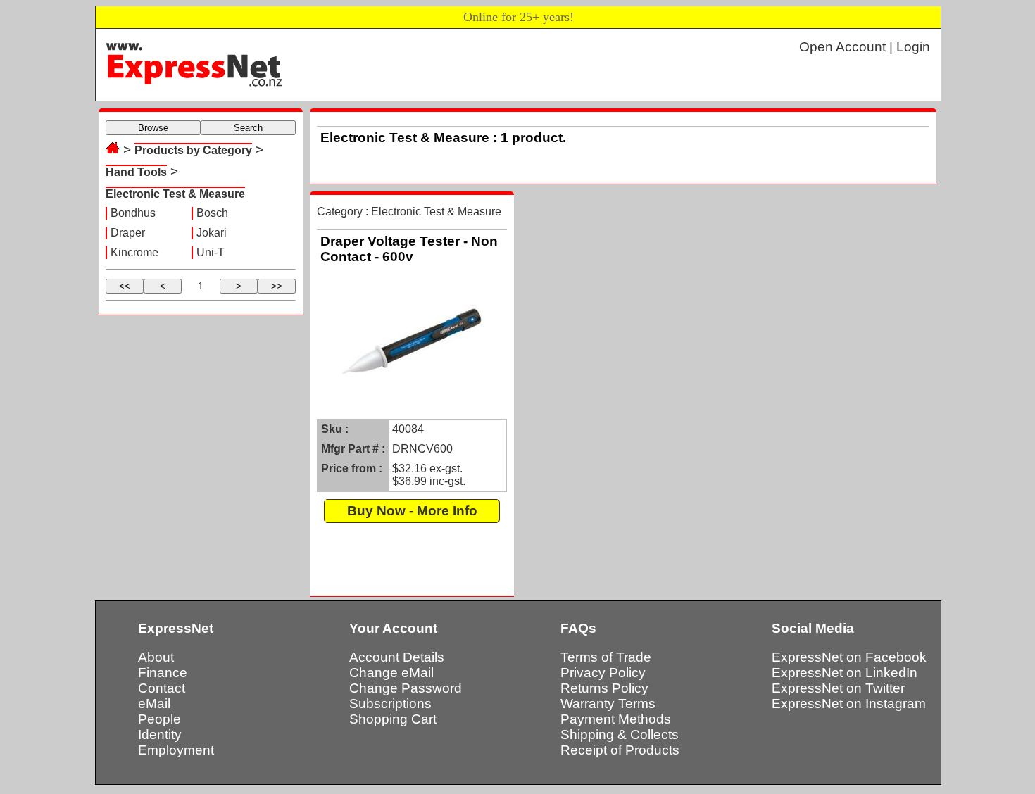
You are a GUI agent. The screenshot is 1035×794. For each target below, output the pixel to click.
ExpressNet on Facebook (849, 657)
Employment (176, 750)
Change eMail (391, 672)
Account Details (396, 657)
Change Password (405, 688)
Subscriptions (390, 703)
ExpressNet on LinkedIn (844, 672)
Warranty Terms (608, 703)
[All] (113, 149)
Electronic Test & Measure (175, 194)
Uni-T (210, 252)
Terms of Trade (605, 657)
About (156, 657)
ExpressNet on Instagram (849, 703)
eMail (154, 703)
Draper (128, 233)
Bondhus (133, 213)
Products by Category (193, 150)
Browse (153, 127)
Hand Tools (136, 172)
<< (124, 286)
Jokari (211, 233)
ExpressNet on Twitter (838, 688)
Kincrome (134, 252)
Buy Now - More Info (412, 510)
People (159, 719)
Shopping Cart (393, 719)
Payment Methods (615, 719)
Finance (162, 672)
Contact (161, 688)
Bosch (212, 213)
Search (248, 127)
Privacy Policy (603, 672)
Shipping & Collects (619, 734)
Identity (160, 734)
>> (276, 286)
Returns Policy (604, 688)
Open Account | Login (864, 46)
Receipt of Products (619, 750)
